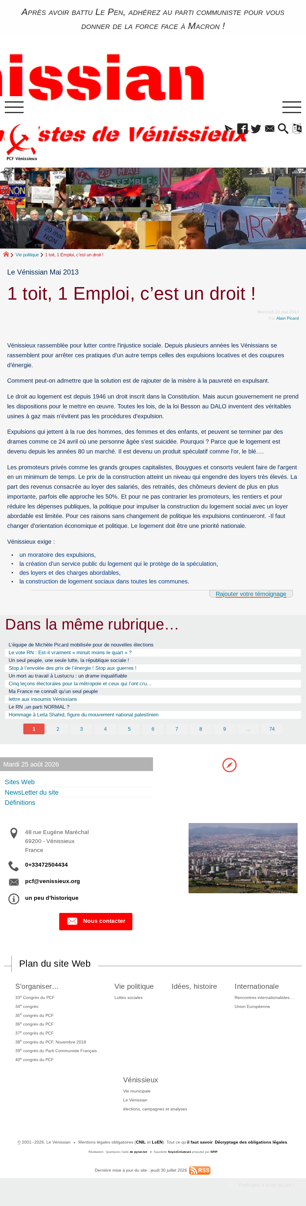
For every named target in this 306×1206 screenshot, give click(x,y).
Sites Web (20, 782)
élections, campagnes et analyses (155, 1109)
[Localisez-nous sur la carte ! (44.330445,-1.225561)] (229, 764)
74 (272, 729)
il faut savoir (199, 1142)
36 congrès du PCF (34, 1023)
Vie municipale (137, 1091)
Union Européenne (252, 1006)
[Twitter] (256, 129)
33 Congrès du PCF (35, 997)
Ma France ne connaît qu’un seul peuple (53, 691)
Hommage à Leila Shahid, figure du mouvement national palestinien (83, 715)
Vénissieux (140, 1080)
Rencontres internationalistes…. (265, 997)
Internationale (257, 986)
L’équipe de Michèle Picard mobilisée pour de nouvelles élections (81, 645)
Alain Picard (287, 318)
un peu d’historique (52, 898)
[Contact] (269, 129)
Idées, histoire (194, 986)
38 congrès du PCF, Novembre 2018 (50, 1041)
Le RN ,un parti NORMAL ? (39, 707)
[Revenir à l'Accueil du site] (8, 255)
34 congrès (26, 1006)
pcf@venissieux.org (52, 881)
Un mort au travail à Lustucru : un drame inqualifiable (68, 676)
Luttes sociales (128, 997)
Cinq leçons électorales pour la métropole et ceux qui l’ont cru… (80, 683)
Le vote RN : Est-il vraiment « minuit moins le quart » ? (70, 652)
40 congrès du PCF (34, 1059)
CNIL (141, 1142)
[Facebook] (242, 129)
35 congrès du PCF (34, 1014)
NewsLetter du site (32, 792)
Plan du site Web (55, 963)
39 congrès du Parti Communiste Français (56, 1050)
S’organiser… (37, 986)
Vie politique (27, 254)
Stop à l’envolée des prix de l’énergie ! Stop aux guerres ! (73, 668)
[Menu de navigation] (14, 107)
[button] (228, 129)
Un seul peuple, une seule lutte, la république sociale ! (69, 660)
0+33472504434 (46, 865)
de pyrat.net (138, 1151)
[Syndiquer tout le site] (199, 1170)
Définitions (20, 802)
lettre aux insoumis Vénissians (43, 699)
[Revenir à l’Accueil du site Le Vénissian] (22, 142)
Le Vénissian (135, 1100)
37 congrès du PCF (34, 1032)
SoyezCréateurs (179, 1151)
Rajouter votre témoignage (251, 593)
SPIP (214, 1151)
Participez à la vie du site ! (266, 1184)
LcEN (157, 1142)
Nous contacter (104, 921)
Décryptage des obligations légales (251, 1142)
